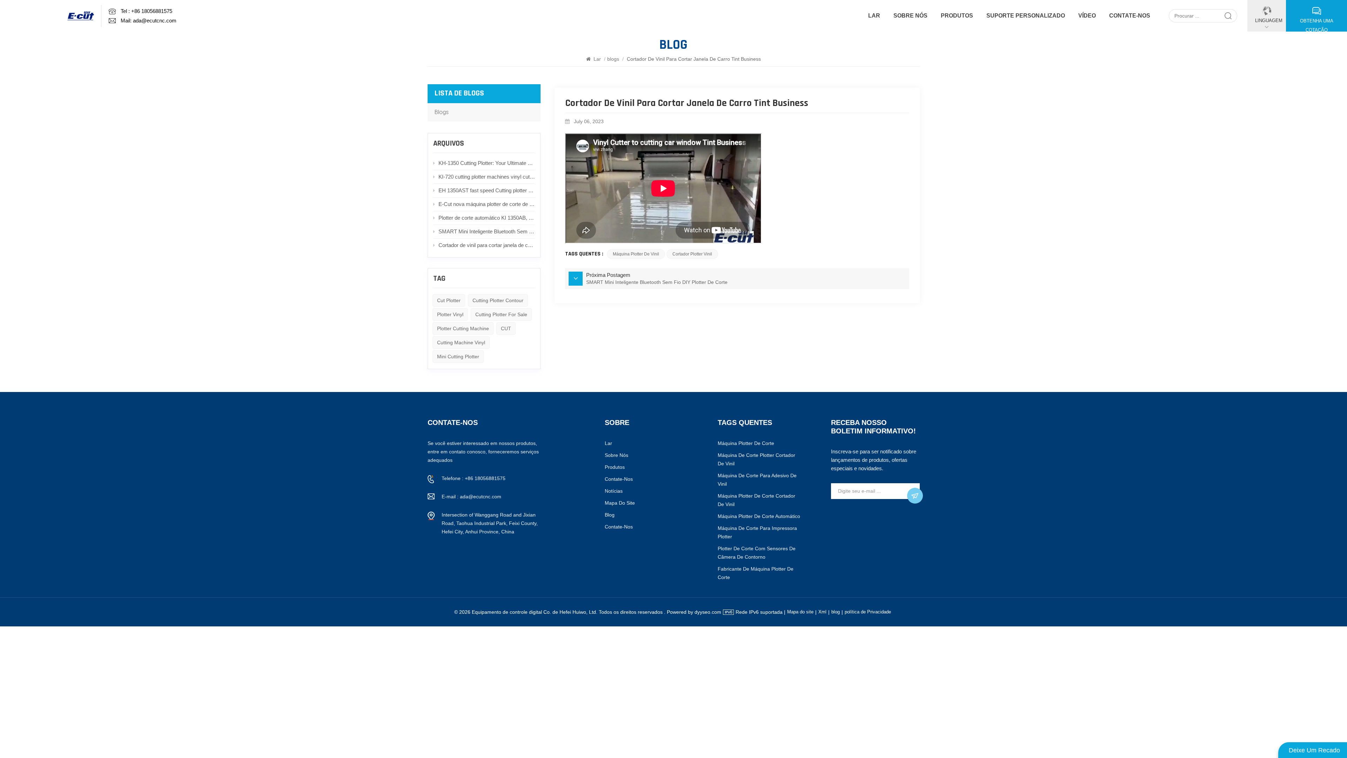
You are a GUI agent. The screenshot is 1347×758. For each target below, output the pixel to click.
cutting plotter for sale (501, 314)
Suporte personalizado (1025, 16)
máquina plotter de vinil (636, 254)
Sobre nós (910, 16)
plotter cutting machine (463, 328)
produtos (957, 16)
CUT (506, 328)
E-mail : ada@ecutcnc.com (471, 496)
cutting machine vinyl (461, 342)
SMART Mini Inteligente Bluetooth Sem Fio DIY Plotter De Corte (486, 231)
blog (610, 515)
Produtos (615, 467)
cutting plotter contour (498, 300)
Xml (822, 611)
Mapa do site (620, 503)
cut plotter (449, 300)
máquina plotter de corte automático (759, 516)
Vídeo (1087, 16)
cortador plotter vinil (692, 254)
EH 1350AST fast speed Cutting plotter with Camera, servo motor (486, 190)
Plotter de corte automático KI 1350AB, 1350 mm (486, 218)
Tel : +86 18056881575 (146, 11)
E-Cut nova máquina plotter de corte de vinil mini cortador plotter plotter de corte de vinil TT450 (486, 204)
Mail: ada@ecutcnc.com (148, 21)
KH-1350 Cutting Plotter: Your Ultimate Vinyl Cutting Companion (486, 163)
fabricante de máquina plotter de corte (755, 573)
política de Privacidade (868, 611)
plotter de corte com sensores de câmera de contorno (757, 553)
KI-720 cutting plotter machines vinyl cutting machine (486, 177)
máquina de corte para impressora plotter (757, 532)
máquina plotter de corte (746, 443)
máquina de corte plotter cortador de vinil (756, 459)
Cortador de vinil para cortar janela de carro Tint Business (486, 245)
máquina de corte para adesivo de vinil (757, 480)
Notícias (614, 491)
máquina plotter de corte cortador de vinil (756, 500)
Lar (874, 16)
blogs (613, 59)
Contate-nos (1129, 16)
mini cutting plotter (458, 356)
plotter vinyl (450, 314)
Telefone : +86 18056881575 (473, 478)
